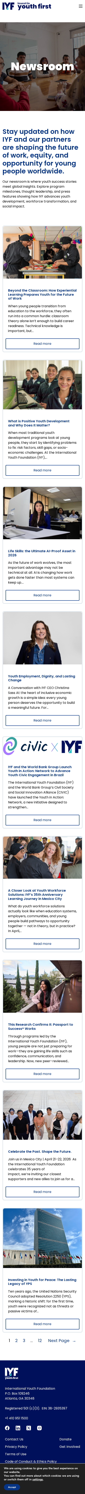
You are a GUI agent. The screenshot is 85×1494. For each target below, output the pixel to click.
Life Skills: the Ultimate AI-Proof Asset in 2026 (41, 553)
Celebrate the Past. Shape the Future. (40, 1152)
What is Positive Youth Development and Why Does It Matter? (39, 423)
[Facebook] (7, 1428)
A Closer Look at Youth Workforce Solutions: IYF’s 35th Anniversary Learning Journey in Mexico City (37, 895)
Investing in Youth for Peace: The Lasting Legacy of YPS (42, 1282)
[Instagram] (39, 1428)
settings (37, 1479)
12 (40, 1340)
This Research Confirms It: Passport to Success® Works (40, 1027)
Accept (12, 1487)
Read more (51, 345)
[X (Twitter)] (28, 1428)
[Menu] (81, 6)
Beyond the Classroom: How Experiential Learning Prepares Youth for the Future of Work (42, 294)
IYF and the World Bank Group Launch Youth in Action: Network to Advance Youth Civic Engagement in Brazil (40, 771)
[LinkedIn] (18, 1428)
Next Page (62, 1340)
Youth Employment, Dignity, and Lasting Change (41, 678)
